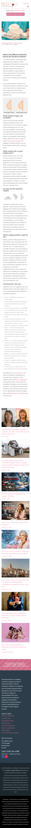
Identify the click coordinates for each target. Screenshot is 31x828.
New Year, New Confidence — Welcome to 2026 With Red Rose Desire (14, 647)
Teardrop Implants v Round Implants (12, 43)
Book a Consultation (8, 728)
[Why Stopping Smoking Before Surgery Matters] (16, 482)
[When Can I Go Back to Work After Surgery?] (16, 511)
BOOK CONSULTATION (15, 14)
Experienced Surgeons (15, 663)
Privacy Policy (6, 723)
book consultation (20, 666)
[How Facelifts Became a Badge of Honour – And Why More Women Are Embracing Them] (16, 418)
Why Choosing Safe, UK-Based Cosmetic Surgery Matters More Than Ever (14, 616)
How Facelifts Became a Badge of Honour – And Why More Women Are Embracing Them (15, 432)
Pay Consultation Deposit (10, 733)
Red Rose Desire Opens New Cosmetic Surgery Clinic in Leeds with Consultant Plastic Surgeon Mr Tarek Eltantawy (15, 464)
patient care (11, 665)
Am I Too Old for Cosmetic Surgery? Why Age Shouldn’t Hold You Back (15, 552)
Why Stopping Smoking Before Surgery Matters (13, 495)
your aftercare (22, 379)
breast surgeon (15, 141)
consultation (18, 373)
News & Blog (5, 730)
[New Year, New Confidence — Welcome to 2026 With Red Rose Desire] (16, 633)
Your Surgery (13, 44)
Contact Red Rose (7, 716)
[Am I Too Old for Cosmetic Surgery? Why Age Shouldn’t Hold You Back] (16, 539)
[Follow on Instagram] (6, 756)
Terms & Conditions (8, 725)
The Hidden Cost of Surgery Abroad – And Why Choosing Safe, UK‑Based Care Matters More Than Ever (15, 583)
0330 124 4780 (19, 10)
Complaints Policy (7, 720)
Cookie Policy (6, 718)
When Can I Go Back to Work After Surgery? (15, 523)
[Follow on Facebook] (3, 756)
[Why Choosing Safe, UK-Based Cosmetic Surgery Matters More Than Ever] (16, 601)
